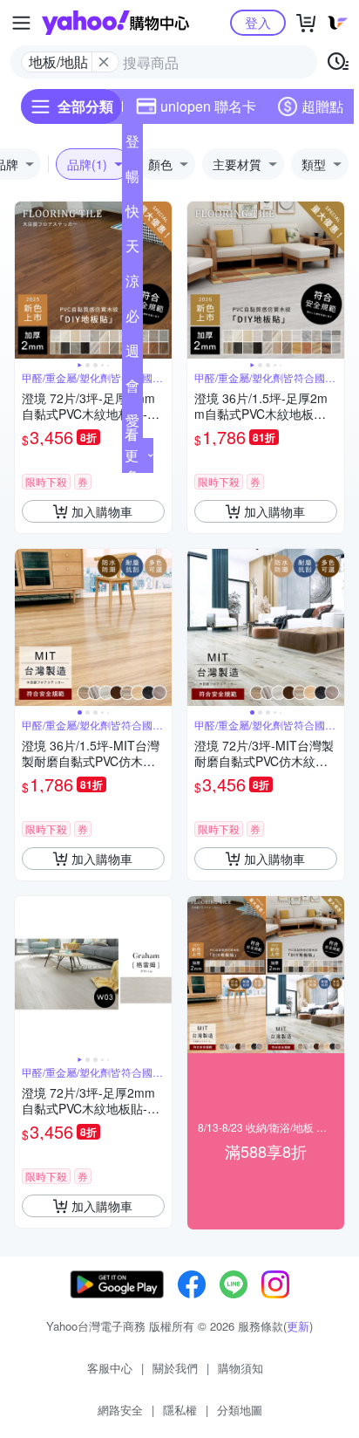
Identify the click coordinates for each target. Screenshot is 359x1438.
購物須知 (240, 1367)
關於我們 (175, 1367)
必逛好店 (132, 319)
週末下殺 (132, 354)
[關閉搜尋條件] (104, 62)
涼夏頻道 (132, 284)
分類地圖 (239, 1409)
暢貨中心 (132, 180)
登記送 (132, 145)
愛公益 (132, 424)
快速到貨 (132, 215)
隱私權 (180, 1409)
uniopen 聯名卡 (208, 106)
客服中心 (109, 1367)
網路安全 (120, 1409)
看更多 (132, 455)
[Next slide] (160, 280)
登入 (258, 22)
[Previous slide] (26, 280)
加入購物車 (101, 511)
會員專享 (132, 389)
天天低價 (132, 250)
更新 (298, 1326)
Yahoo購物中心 (115, 22)
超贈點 (322, 106)
